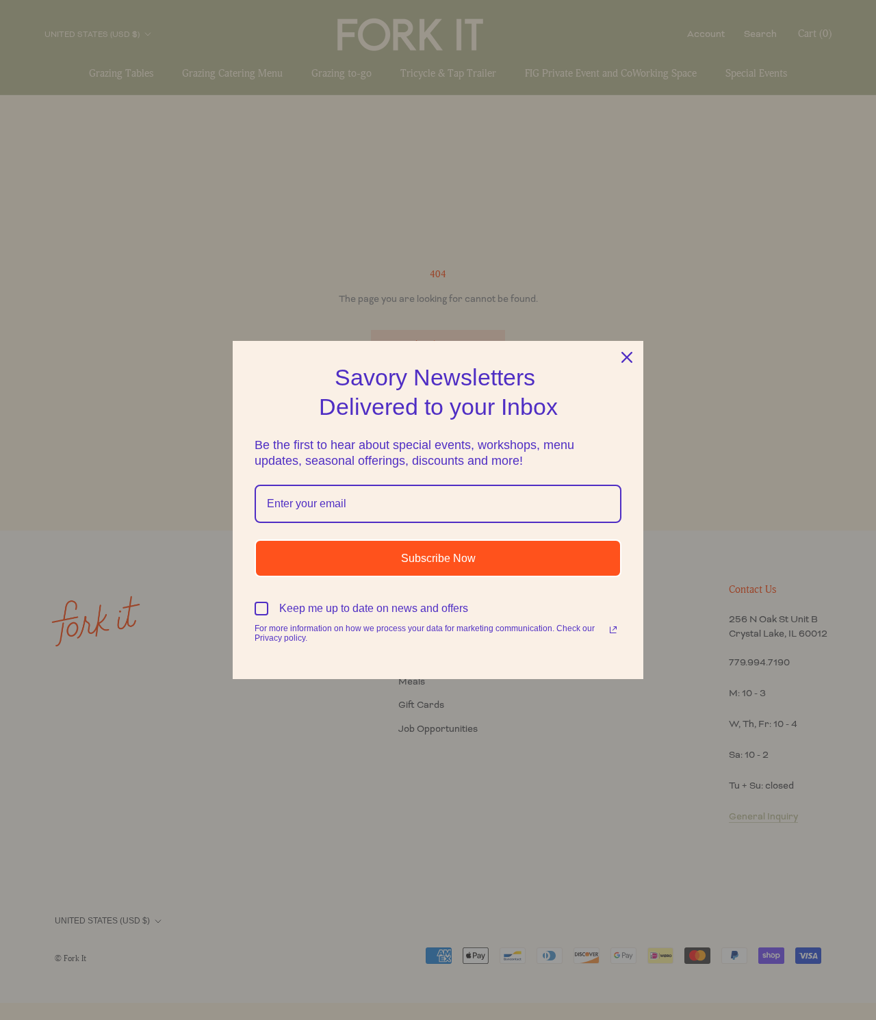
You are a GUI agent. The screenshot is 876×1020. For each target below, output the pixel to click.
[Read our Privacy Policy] (613, 630)
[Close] (626, 357)
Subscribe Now (438, 558)
